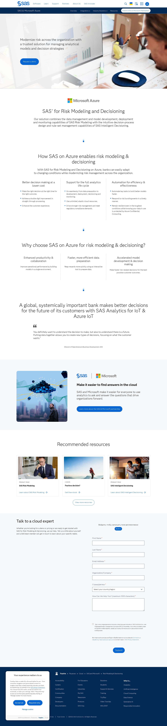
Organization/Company (102, 573)
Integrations (84, 11)
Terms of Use (50, 717)
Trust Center (61, 717)
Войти (118, 529)
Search (125, 3)
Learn (46, 4)
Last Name (97, 550)
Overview (73, 11)
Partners (65, 4)
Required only (34, 703)
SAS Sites (141, 3)
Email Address (98, 561)
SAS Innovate (89, 4)
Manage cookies (27, 709)
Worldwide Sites (131, 3)
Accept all (19, 703)
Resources (114, 11)
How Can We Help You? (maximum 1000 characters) (114, 596)
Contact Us (136, 3)
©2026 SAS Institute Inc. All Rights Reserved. (83, 717)
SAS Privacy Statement (132, 640)
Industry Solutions (99, 11)
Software (36, 4)
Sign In (147, 4)
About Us (76, 4)
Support (55, 4)
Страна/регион (99, 584)
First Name (97, 538)
